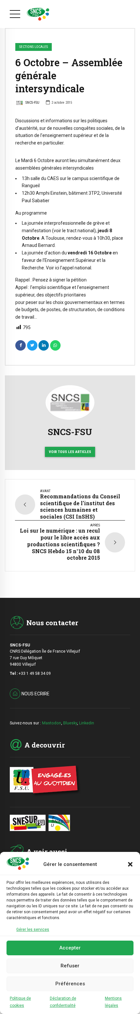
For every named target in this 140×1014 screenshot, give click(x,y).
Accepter (70, 948)
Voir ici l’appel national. (69, 267)
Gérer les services (32, 929)
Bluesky (70, 723)
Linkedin (86, 723)
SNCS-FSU (32, 102)
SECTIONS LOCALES (33, 47)
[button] (130, 864)
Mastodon (51, 723)
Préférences (70, 984)
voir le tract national (74, 230)
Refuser (70, 966)
